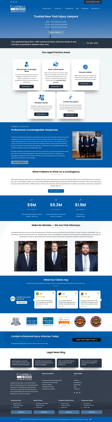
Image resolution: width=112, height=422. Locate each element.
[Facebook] (11, 2)
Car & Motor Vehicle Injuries (50, 383)
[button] (93, 2)
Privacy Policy (52, 419)
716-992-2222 (16, 407)
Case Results (84, 8)
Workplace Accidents (48, 387)
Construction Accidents (48, 389)
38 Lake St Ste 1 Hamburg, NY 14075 (18, 404)
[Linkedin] (13, 2)
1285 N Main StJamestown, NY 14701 (89, 404)
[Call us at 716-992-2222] (90, 43)
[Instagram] (16, 2)
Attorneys (58, 8)
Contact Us (77, 389)
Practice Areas (46, 8)
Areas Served (95, 8)
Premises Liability (47, 385)
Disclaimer (45, 419)
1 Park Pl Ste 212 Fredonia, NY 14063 (65, 404)
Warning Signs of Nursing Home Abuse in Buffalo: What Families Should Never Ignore (21, 363)
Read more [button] (39, 306)
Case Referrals (69, 8)
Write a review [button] (22, 302)
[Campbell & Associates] (18, 9)
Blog (77, 8)
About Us (76, 380)
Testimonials (77, 385)
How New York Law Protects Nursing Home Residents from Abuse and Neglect (44, 363)
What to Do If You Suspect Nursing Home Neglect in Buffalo (90, 363)
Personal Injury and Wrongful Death (52, 380)
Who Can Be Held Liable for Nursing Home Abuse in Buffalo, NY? (66, 363)
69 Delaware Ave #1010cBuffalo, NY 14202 (42, 404)
